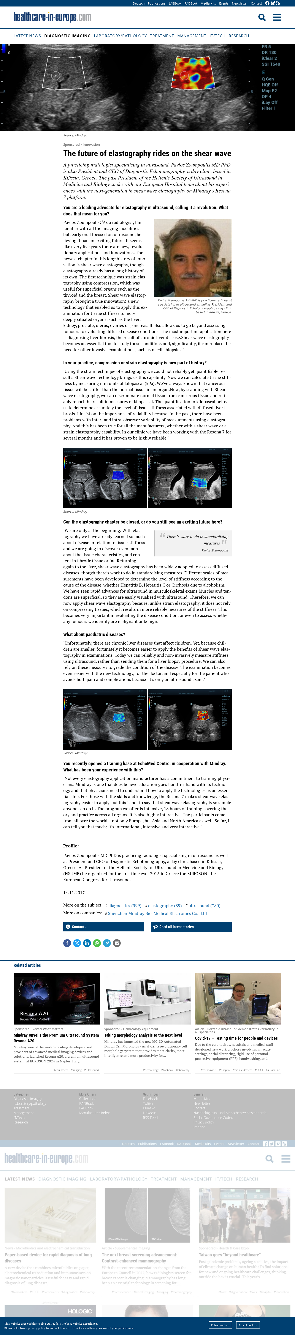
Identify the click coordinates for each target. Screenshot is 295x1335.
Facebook (150, 1098)
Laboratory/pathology (120, 35)
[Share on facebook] (67, 943)
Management (191, 35)
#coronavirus (209, 1070)
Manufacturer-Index (94, 1112)
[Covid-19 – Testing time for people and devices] (238, 999)
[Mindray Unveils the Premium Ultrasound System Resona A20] (57, 999)
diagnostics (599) (124, 905)
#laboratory (182, 1070)
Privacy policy (203, 1122)
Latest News (27, 35)
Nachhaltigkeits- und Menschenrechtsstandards (229, 1112)
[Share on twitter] (77, 943)
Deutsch (139, 3)
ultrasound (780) (204, 905)
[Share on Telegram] (107, 943)
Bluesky (149, 1108)
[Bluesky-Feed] (273, 3)
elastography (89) (165, 905)
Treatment (162, 35)
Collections (87, 1098)
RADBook (190, 3)
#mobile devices (242, 1070)
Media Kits (208, 3)
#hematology (151, 1070)
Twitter (148, 1103)
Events (224, 3)
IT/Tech (217, 35)
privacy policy (37, 1328)
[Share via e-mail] (117, 943)
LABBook (175, 3)
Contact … (78, 926)
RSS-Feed (150, 1117)
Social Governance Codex (213, 1117)
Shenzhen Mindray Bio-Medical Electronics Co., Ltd (157, 913)
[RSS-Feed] (278, 3)
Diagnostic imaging (67, 35)
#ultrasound (91, 1070)
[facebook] (267, 3)
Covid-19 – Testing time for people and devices (236, 1038)
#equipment (61, 1070)
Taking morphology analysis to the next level (143, 1035)
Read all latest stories (176, 926)
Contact (256, 3)
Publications (157, 3)
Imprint (199, 1127)
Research (239, 35)
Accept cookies (248, 1325)
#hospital (224, 1070)
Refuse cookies (220, 1325)
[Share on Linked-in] (87, 943)
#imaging (76, 1070)
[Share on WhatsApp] (97, 943)
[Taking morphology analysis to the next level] (147, 999)
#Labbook (167, 1070)
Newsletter (240, 3)
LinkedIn (149, 1112)
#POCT (259, 1070)
